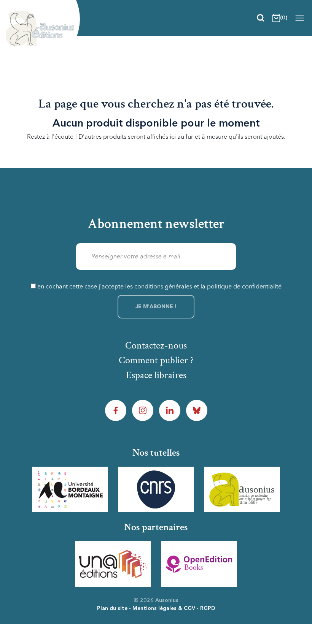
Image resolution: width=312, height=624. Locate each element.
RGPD (207, 608)
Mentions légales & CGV (163, 608)
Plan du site (112, 608)
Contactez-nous (156, 345)
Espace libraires (156, 375)
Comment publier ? (156, 360)
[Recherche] (260, 18)
